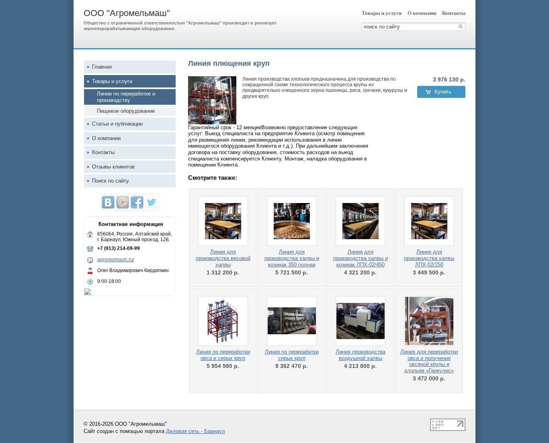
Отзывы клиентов (113, 167)
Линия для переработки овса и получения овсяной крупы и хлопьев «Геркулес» (429, 361)
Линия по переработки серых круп (292, 355)
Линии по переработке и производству (126, 97)
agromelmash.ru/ (115, 259)
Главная (102, 67)
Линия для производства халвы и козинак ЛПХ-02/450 (360, 258)
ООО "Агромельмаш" (127, 13)
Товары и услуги (382, 13)
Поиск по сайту (110, 181)
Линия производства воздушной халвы (360, 355)
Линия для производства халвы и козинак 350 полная (291, 258)
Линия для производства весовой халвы (223, 258)
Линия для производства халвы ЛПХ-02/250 (429, 258)
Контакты (453, 13)
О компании (422, 13)
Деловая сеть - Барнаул (195, 431)
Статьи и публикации (117, 124)
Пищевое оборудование (126, 111)
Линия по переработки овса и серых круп (223, 355)
